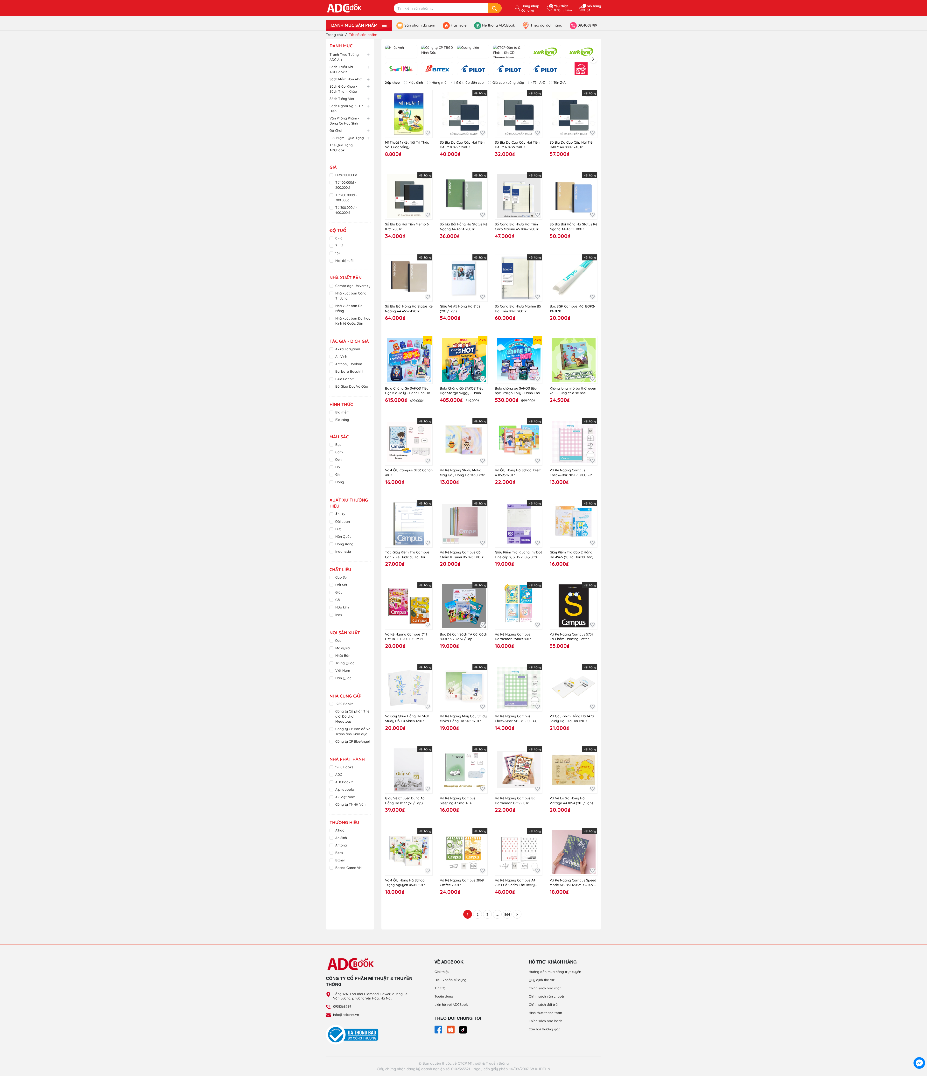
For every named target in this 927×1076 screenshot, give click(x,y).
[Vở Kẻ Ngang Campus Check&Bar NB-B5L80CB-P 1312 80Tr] (573, 442)
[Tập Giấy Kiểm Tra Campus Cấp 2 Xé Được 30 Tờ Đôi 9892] (409, 524)
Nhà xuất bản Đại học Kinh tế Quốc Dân (352, 321)
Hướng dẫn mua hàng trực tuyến (555, 972)
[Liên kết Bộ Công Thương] (353, 1034)
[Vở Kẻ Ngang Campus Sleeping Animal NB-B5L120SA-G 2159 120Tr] (463, 770)
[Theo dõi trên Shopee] (451, 1029)
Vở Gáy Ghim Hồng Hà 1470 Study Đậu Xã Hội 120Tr (572, 718)
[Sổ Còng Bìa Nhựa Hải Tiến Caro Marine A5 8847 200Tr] (519, 196)
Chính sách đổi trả (543, 1004)
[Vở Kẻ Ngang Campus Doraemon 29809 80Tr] (519, 606)
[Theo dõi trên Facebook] (439, 1029)
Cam (339, 452)
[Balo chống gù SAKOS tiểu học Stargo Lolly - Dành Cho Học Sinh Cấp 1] (519, 360)
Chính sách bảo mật (545, 988)
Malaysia (342, 648)
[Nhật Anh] (401, 51)
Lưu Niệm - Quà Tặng (347, 138)
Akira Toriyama (347, 349)
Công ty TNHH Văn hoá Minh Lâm (350, 807)
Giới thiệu (442, 972)
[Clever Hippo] (581, 69)
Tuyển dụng (444, 996)
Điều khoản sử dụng (450, 980)
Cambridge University (352, 286)
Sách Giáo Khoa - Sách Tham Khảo (343, 89)
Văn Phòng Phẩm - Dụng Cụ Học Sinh (344, 121)
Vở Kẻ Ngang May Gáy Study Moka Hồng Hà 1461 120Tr (463, 718)
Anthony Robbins (349, 364)
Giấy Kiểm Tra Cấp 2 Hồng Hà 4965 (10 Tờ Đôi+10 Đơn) (571, 554)
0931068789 (342, 1006)
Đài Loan (342, 521)
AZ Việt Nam (345, 797)
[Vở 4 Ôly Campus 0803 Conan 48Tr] (409, 442)
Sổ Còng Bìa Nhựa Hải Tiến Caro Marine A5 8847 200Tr (517, 226)
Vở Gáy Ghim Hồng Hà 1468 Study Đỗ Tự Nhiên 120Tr (407, 718)
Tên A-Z (539, 82)
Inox (338, 615)
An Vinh (341, 356)
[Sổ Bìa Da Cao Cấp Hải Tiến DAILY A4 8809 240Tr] (573, 114)
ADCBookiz (344, 782)
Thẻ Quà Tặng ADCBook (341, 147)
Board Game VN (348, 868)
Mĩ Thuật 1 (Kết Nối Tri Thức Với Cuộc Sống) (407, 144)
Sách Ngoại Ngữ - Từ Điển (346, 108)
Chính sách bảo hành (545, 1021)
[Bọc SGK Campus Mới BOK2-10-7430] (573, 278)
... (497, 914)
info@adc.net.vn (346, 1015)
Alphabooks (345, 789)
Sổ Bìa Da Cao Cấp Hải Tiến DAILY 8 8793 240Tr (462, 144)
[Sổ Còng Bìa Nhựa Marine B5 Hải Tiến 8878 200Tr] (519, 278)
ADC (338, 774)
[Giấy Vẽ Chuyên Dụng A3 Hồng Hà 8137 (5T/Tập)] (409, 770)
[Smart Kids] (401, 69)
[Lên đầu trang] (919, 1051)
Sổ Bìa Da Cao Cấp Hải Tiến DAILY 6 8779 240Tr (517, 144)
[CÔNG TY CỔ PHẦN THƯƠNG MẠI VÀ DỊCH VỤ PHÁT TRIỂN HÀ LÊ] (545, 69)
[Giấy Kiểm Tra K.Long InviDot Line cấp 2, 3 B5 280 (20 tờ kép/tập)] (519, 524)
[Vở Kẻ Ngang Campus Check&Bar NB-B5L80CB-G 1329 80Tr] (519, 688)
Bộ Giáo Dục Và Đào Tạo (351, 389)
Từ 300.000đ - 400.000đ (346, 210)
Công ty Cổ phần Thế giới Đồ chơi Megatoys (352, 716)
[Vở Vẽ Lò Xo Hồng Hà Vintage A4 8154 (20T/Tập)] (573, 770)
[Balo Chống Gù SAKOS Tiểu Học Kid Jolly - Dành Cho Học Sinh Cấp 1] (409, 360)
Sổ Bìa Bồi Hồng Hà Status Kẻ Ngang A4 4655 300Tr (573, 226)
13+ (337, 253)
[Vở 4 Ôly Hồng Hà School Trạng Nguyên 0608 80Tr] (409, 851)
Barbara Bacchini (349, 371)
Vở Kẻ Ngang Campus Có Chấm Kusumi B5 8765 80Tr (462, 554)
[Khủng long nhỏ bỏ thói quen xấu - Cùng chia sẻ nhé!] (573, 360)
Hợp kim (342, 607)
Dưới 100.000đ (346, 175)
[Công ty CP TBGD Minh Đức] (437, 51)
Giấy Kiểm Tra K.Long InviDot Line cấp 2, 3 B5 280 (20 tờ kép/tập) (518, 554)
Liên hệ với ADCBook (451, 1004)
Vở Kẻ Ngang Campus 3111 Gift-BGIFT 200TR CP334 (406, 636)
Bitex (339, 853)
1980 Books (344, 704)
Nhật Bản (342, 655)
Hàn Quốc (343, 536)
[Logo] (369, 964)
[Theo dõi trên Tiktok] (463, 1029)
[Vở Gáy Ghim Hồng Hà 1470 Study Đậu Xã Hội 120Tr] (573, 688)
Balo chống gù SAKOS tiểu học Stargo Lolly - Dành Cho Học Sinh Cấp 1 (517, 391)
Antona (341, 845)
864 (507, 914)
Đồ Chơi (336, 130)
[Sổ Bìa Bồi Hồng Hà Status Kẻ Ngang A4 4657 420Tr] (409, 278)
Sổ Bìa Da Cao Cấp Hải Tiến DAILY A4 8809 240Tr (572, 144)
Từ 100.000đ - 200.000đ (345, 185)
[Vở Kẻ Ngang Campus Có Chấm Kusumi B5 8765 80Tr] (463, 524)
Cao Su (341, 577)
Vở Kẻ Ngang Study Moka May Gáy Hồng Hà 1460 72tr (462, 472)
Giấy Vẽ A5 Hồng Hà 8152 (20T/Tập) (460, 308)
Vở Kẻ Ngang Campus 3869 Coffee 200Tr (462, 882)
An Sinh (341, 838)
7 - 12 (339, 246)
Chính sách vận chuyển (547, 996)
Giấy (339, 592)
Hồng (339, 482)
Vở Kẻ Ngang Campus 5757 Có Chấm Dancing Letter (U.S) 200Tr (571, 637)
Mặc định (415, 82)
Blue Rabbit (344, 379)
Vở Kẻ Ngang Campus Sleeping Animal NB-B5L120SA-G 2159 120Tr (458, 800)
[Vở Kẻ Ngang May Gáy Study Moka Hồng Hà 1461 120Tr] (463, 688)
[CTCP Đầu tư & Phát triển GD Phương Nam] (509, 51)
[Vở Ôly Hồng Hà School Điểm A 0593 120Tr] (519, 442)
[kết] (581, 51)
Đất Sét (341, 585)
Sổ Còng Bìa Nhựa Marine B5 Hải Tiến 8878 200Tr (518, 308)
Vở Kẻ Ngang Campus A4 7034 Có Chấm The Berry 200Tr (515, 882)
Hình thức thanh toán (545, 1013)
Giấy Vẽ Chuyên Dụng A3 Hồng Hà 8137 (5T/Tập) (404, 800)
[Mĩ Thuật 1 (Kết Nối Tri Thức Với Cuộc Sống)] (409, 114)
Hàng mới (439, 82)
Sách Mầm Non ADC (346, 79)
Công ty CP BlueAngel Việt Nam (352, 744)
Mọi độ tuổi (344, 261)
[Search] (495, 8)
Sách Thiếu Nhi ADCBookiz (341, 69)
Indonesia (343, 551)
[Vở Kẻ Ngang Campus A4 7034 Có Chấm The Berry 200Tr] (519, 851)
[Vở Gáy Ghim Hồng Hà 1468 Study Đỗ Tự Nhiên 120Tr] (409, 688)
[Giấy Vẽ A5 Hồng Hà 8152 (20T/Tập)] (463, 278)
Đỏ (337, 467)
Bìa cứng (342, 420)
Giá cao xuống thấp (508, 82)
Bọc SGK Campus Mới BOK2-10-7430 (572, 308)
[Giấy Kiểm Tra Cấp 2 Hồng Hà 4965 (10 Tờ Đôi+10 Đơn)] (573, 524)
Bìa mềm (342, 412)
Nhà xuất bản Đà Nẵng (349, 308)
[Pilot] (473, 69)
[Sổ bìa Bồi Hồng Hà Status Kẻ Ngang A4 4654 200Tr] (463, 196)
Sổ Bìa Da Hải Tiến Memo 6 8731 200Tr (407, 226)
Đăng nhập (530, 6)
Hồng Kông (344, 544)
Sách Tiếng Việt (342, 99)
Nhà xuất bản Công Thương (350, 295)
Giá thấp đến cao (470, 82)
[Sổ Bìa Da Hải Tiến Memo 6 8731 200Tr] (409, 196)
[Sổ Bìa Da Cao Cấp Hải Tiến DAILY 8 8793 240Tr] (463, 114)
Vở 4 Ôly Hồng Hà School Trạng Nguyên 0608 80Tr (405, 882)
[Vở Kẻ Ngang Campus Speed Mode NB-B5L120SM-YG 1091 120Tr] (573, 851)
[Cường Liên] (473, 51)
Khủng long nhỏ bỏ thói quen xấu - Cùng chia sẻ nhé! (573, 390)
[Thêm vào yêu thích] (428, 133)
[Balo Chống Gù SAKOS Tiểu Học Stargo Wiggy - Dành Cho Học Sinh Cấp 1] (463, 360)
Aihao (339, 830)
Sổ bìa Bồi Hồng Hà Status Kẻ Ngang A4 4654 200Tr (463, 226)
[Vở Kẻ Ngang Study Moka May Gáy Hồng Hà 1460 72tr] (463, 442)
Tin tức (440, 988)
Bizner (340, 860)
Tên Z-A (560, 82)
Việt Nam (342, 670)
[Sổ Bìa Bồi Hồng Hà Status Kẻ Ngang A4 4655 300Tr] (573, 196)
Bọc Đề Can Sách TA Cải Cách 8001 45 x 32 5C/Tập (463, 636)
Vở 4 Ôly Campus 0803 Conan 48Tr (409, 472)
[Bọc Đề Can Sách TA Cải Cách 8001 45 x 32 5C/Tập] (463, 606)
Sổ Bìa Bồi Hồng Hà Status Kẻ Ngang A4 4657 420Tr (409, 308)
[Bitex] (437, 69)
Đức (338, 529)
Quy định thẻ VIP (542, 980)
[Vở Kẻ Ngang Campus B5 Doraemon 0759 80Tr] (519, 770)
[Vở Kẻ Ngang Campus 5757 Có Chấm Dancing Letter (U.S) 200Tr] (573, 606)
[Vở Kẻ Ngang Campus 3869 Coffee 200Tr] (463, 851)
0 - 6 (338, 238)
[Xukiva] (545, 51)
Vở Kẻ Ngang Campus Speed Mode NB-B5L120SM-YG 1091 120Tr (573, 882)
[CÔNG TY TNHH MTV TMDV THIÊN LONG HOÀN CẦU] (509, 69)
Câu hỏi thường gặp (545, 1029)
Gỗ (337, 600)
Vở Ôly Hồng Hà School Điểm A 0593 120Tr (518, 472)
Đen (338, 459)
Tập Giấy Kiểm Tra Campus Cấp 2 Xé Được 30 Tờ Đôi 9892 (407, 554)
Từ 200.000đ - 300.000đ (346, 197)
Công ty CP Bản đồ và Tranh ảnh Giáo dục (353, 731)
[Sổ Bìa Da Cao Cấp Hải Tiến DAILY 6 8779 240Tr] (519, 114)
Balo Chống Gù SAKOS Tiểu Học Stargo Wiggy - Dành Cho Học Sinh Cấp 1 (461, 391)
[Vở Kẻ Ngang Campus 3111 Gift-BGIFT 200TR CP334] (409, 606)
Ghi (337, 474)
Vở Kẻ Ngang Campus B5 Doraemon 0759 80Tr (515, 800)
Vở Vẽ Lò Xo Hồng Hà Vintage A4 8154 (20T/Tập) (571, 800)
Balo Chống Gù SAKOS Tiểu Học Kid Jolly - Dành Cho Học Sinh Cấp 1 (408, 391)
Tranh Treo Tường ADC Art (344, 57)
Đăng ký (527, 10)
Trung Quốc (344, 663)
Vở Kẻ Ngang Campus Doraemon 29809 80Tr (513, 636)
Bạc (338, 444)
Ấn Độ (340, 514)
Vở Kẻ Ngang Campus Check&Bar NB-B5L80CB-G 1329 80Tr (516, 718)
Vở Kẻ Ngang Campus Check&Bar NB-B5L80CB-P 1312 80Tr (571, 472)
